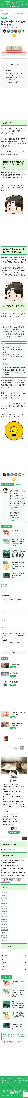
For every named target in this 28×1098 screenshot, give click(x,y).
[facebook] (8, 31)
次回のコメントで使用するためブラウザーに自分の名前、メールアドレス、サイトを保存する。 (14, 635)
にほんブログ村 (5, 882)
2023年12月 (4, 927)
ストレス (4, 952)
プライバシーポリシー (12, 1082)
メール (4, 620)
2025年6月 (4, 893)
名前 (4, 613)
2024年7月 (4, 909)
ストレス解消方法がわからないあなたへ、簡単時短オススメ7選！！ (18, 565)
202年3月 (4, 940)
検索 (24, 838)
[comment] (14, 35)
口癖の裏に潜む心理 (16, 664)
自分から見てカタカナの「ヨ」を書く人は (12, 78)
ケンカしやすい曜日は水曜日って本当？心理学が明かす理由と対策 (18, 542)
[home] (13, 520)
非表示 (17, 64)
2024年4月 (4, 917)
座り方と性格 (14, 673)
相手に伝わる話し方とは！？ (9, 865)
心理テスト (8, 70)
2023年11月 (4, 930)
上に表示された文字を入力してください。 (12, 643)
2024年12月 (4, 895)
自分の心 (4, 963)
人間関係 (5, 584)
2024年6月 (4, 911)
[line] (19, 31)
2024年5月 (4, 914)
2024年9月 (4, 903)
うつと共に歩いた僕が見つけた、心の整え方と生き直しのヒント (14, 1087)
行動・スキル (6, 966)
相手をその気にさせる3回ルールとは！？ (13, 873)
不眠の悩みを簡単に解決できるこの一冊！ (18, 576)
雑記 (3, 970)
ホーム (3, 1078)
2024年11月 (4, 898)
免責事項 (21, 1082)
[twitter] (4, 31)
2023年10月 (4, 932)
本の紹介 (21, 1080)
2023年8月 (4, 938)
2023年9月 (4, 935)
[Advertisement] (14, 104)
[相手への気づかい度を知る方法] (12, 31)
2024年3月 (4, 919)
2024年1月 (4, 924)
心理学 (4, 586)
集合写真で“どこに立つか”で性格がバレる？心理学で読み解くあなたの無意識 (18, 554)
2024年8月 (4, 906)
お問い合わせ (14, 832)
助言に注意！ (14, 682)
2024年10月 (4, 901)
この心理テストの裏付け (12, 82)
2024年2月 (4, 922)
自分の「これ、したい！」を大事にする (12, 875)
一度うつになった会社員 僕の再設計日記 (15, 5)
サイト (3, 627)
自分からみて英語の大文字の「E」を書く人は (13, 74)
